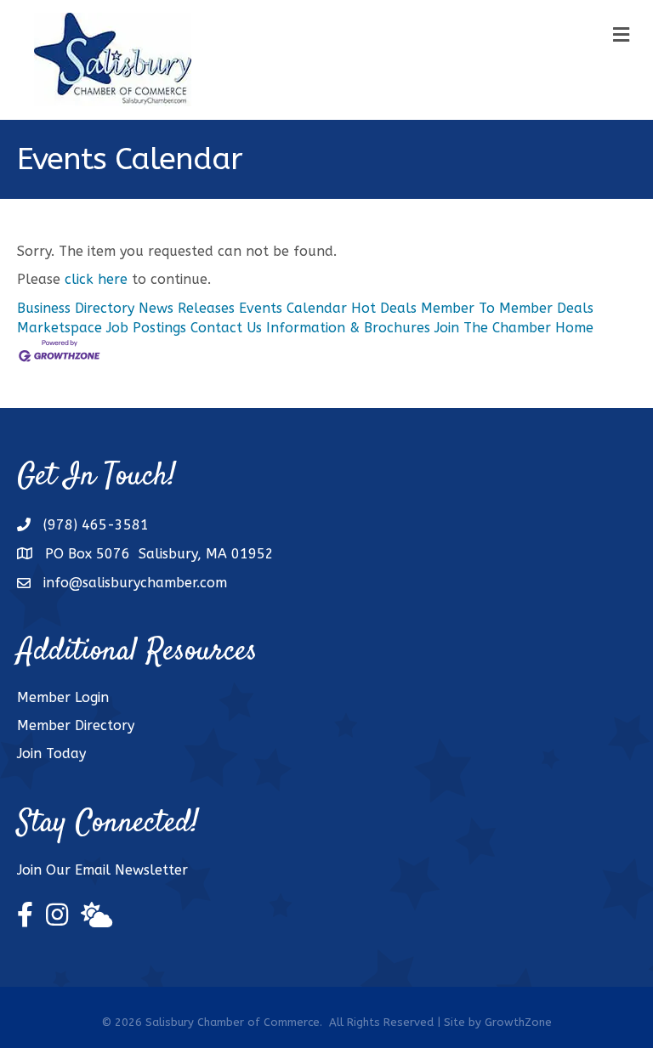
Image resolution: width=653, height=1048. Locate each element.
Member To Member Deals (507, 308)
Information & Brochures (348, 328)
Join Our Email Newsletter (102, 870)
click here (96, 279)
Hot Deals (384, 308)
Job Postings (146, 328)
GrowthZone (518, 1022)
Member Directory (75, 725)
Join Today (51, 753)
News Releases (187, 308)
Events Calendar (293, 308)
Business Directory (75, 308)
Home (574, 328)
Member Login (63, 697)
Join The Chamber (492, 328)
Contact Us (226, 328)
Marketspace (59, 328)
